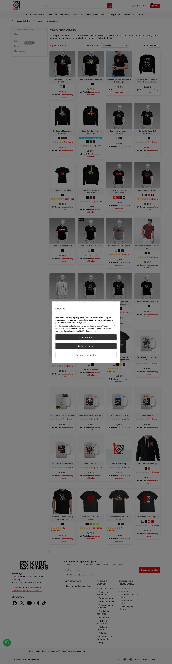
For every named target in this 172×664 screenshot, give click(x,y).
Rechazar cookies (86, 346)
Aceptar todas (86, 337)
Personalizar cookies (86, 355)
